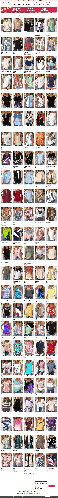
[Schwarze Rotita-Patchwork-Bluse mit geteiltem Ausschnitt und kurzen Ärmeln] (51, 100)
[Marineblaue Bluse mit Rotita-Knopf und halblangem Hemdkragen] (40, 347)
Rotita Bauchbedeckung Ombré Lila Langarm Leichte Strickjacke (17, 108)
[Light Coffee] (38, 35)
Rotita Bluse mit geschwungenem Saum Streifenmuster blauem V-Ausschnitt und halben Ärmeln (6, 300)
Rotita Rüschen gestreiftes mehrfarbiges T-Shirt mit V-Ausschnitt (18, 89)
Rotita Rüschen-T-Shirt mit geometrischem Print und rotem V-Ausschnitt (51, 355)
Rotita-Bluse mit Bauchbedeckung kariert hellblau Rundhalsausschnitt (28, 204)
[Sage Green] (25, 54)
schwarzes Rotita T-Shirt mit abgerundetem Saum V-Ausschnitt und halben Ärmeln (6, 108)
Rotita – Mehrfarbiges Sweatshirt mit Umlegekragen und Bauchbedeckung (51, 393)
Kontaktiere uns (14, 487)
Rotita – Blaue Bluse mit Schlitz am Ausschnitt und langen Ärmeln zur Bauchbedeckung (6, 185)
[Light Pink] (1, 470)
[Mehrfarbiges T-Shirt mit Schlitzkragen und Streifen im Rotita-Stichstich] (6, 404)
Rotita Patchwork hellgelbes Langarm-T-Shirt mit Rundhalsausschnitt (50, 300)
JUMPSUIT (36, 4)
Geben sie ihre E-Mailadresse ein (39, 485)
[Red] (46, 357)
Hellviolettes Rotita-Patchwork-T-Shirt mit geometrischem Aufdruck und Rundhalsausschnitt (39, 33)
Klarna (13, 482)
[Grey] (39, 35)
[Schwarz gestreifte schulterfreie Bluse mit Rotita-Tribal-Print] (29, 118)
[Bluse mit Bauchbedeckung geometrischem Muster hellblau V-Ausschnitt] (29, 100)
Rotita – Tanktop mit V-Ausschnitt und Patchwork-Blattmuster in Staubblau (39, 468)
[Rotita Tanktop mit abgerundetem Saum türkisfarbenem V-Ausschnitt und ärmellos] (29, 367)
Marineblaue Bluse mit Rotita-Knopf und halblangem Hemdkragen (40, 355)
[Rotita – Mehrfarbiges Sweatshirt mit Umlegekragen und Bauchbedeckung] (51, 385)
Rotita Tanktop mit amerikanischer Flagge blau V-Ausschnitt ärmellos (17, 318)
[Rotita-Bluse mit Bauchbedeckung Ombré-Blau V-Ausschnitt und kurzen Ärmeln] (18, 118)
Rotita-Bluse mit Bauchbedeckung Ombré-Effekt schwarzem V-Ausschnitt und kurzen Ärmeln (5, 126)
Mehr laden (29, 475)
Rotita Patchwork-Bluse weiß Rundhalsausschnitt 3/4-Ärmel (40, 89)
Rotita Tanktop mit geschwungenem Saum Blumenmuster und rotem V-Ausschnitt (50, 318)
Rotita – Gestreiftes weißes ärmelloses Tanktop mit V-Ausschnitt (40, 108)
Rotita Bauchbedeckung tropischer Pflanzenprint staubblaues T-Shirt (50, 71)
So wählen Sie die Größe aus (4, 484)
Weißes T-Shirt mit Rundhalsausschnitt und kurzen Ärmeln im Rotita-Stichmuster (6, 89)
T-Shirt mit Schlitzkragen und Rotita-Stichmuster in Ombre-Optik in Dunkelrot (28, 52)
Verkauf (48, 4)
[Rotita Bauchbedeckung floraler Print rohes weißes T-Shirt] (18, 367)
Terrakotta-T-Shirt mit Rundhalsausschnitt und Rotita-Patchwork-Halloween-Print (40, 147)
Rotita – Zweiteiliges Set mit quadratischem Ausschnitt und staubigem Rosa (6, 355)
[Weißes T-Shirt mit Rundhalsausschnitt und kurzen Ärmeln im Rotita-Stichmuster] (6, 81)
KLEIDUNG (19, 4)
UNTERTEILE (40, 4)
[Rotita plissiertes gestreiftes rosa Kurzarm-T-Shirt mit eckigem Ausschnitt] (6, 385)
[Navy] (6, 262)
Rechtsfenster (28, 483)
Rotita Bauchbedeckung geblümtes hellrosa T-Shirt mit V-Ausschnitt (6, 468)
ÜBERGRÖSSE (33, 4)
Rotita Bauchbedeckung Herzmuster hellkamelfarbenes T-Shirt (18, 33)
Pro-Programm (20, 483)
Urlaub (16, 4)
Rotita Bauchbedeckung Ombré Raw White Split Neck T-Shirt (6, 318)
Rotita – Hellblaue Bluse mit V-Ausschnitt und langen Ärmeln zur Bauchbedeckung (28, 185)
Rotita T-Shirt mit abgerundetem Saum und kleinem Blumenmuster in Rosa (28, 355)
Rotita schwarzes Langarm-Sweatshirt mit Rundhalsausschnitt (50, 336)
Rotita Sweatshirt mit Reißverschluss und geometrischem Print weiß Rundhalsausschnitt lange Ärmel (51, 204)
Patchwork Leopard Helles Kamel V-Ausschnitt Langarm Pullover (51, 147)
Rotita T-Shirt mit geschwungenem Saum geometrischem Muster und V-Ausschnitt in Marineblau (29, 71)
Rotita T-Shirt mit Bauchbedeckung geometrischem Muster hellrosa (17, 468)
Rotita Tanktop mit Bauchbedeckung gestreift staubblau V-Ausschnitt (18, 222)
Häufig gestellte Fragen (4, 481)
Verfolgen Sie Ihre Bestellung (5, 485)
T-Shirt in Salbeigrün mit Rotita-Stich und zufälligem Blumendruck (28, 261)
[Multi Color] (28, 54)
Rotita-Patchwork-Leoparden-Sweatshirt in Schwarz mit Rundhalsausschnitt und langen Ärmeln (18, 412)
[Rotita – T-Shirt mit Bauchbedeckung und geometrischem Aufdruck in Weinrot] (40, 118)
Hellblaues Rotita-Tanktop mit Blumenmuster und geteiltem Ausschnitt (28, 147)
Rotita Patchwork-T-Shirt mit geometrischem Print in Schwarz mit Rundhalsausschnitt (28, 336)
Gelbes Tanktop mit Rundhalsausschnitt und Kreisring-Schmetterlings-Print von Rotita (40, 432)
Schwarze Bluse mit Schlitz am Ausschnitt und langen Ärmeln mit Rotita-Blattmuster (17, 166)
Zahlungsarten (14, 481)
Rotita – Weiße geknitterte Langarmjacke (5, 375)
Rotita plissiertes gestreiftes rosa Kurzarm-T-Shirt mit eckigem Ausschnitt (6, 393)
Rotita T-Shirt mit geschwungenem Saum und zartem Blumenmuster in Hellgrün (28, 89)
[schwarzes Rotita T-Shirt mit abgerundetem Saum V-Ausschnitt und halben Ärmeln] (6, 100)
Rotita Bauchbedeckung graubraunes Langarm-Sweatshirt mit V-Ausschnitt (39, 450)
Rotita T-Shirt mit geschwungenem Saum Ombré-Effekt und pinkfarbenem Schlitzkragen (18, 432)
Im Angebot (55, 15)
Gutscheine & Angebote (4, 486)
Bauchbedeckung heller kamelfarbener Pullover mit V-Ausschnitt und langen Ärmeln (40, 318)
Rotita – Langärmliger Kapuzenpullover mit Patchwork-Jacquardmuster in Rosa (40, 242)
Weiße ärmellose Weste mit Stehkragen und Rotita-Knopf (28, 468)
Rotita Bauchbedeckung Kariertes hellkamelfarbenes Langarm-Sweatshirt (40, 204)
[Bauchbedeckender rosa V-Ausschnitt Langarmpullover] (40, 252)
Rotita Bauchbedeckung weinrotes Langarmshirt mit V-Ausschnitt (6, 204)
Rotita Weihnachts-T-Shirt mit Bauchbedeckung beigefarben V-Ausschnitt (50, 185)
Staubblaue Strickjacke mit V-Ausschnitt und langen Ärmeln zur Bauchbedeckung (6, 52)
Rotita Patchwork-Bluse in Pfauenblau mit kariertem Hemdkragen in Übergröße (17, 450)
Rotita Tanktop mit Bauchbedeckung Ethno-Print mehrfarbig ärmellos (5, 336)
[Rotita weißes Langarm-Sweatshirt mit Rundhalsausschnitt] (51, 118)
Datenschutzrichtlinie (38, 493)
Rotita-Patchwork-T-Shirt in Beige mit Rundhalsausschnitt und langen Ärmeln (6, 33)
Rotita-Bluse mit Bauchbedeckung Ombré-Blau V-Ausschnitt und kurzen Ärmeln (17, 126)
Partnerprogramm (21, 482)
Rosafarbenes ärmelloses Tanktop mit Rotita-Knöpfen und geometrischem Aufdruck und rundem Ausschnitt (40, 336)
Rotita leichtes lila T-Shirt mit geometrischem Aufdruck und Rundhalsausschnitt (29, 412)
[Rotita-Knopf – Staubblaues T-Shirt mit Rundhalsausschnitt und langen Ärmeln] (51, 367)
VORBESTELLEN (13, 4)
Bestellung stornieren (15, 486)
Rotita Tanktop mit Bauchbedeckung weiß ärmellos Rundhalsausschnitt (17, 71)
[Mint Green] (14, 470)
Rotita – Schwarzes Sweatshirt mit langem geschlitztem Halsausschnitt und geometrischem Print (29, 166)
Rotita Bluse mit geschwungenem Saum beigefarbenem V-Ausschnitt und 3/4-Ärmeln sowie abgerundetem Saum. (6, 71)
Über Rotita (20, 481)
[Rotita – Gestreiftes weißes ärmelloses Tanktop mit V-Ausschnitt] (40, 100)
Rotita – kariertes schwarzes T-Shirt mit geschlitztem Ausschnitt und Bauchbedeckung (28, 33)
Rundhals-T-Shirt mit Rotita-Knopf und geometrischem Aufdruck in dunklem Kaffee (51, 222)
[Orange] (14, 283)
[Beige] (8, 262)
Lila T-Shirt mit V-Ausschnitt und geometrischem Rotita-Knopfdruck (6, 166)
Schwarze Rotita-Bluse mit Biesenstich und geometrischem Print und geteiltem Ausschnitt (50, 166)
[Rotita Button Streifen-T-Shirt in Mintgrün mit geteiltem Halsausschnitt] (18, 385)
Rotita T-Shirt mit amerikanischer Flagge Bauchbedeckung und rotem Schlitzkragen (50, 468)
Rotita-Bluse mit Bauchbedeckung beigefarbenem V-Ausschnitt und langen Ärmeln (40, 281)
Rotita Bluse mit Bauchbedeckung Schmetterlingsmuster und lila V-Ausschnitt (29, 393)
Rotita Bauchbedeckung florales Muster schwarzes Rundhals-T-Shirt (17, 52)
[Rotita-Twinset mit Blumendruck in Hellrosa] (18, 252)
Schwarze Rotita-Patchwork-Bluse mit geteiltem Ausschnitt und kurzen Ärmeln (50, 108)
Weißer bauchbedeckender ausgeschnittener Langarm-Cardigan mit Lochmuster (40, 412)
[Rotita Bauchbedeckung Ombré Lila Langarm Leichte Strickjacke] (18, 100)
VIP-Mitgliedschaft (14, 485)
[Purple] (1, 168)
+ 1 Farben (55, 35)
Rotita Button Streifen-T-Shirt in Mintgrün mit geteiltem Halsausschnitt (18, 393)
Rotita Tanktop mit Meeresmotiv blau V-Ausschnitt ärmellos (17, 300)
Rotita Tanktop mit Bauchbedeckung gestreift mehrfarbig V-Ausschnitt (5, 222)
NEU (9, 4)
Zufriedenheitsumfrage (21, 485)
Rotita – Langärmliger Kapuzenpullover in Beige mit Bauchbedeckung (39, 185)
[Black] (13, 187)
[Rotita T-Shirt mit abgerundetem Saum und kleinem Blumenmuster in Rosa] (29, 347)
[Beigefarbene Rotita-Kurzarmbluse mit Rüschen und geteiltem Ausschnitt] (51, 404)
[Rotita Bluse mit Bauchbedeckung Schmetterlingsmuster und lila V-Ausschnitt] (29, 385)
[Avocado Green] (36, 35)
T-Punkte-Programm (14, 484)
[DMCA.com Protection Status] (29, 492)
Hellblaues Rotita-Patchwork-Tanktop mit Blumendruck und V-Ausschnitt (6, 450)
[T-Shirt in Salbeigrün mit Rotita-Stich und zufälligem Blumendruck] (29, 252)
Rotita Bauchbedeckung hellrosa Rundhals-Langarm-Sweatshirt (28, 242)
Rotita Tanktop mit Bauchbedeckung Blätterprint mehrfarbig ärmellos (17, 355)
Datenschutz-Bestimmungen (30, 482)
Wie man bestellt (14, 483)
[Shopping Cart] (55, 2)
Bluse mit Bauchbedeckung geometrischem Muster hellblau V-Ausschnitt (28, 108)
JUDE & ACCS (44, 4)
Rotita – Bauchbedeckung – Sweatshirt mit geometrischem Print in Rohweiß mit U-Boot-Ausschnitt (40, 222)
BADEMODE (26, 4)
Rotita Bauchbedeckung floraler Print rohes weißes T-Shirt (17, 375)
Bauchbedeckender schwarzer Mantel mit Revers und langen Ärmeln (29, 450)
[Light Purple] (35, 35)
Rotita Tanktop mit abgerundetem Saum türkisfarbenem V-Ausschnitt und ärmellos (29, 375)
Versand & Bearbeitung (4, 483)
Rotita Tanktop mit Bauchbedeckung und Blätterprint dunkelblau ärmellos (40, 300)
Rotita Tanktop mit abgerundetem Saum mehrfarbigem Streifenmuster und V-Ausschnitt (18, 336)
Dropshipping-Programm (21, 484)
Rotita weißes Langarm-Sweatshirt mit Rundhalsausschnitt (49, 126)
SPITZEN (23, 4)
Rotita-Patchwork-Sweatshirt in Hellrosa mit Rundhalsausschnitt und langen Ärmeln (39, 375)
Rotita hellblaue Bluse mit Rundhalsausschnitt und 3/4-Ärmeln (40, 166)
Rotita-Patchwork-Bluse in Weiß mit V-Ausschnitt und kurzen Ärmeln (6, 147)
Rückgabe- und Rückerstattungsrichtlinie (6, 482)
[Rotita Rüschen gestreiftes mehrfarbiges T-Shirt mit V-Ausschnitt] (18, 81)
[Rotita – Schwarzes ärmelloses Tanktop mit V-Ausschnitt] (6, 252)
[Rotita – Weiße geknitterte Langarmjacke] (6, 367)
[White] (47, 35)
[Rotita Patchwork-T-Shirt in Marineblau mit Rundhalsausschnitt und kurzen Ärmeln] (51, 81)
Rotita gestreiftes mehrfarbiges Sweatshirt (39, 393)
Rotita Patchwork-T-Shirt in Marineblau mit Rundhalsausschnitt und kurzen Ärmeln (50, 89)
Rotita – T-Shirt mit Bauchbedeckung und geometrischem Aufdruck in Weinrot (38, 126)
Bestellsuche (3, 489)
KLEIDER (29, 4)
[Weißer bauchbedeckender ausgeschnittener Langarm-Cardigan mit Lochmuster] (40, 404)
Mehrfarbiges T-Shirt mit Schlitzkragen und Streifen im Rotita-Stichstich (6, 412)
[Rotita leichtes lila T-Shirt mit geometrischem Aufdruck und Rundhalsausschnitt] (29, 404)
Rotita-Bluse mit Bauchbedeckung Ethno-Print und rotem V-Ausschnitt (28, 281)
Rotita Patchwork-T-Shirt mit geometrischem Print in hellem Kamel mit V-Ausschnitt (40, 52)
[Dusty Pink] (27, 54)
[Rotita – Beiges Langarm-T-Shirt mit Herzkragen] (51, 252)
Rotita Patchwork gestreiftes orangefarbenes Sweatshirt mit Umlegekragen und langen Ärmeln (29, 300)
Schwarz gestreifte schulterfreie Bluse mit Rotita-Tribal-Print (29, 126)
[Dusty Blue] (13, 224)
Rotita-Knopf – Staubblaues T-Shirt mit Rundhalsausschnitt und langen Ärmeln (49, 375)
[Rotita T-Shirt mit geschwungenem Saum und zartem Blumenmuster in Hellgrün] (29, 81)
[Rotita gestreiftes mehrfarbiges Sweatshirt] (40, 385)
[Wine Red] (37, 35)
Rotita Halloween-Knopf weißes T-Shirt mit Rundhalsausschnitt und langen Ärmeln (16, 281)
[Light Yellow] (46, 283)
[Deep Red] (24, 54)
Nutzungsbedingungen (29, 481)
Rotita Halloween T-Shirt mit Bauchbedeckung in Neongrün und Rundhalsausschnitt (5, 242)
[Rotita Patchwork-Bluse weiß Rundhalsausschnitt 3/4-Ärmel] (40, 81)
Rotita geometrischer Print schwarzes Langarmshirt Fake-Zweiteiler (51, 450)
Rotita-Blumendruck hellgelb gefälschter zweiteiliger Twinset (51, 281)
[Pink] (29, 54)
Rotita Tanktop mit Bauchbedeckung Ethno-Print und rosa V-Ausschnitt (28, 222)
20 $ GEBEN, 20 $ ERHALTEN (5, 488)
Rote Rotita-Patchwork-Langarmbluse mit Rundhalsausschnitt (16, 204)
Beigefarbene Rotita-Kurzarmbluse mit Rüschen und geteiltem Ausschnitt (51, 412)
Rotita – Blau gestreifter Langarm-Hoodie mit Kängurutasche (5, 432)
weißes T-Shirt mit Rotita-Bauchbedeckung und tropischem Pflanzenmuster (39, 71)
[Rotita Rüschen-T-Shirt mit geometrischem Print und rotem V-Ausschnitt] (51, 347)
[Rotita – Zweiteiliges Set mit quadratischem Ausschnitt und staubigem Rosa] (6, 347)
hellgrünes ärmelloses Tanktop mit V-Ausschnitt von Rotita (51, 33)
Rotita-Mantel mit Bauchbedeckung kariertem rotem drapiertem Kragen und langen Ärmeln (28, 432)
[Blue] (13, 129)
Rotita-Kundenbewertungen (5, 487)
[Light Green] (46, 35)
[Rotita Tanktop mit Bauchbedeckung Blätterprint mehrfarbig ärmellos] (18, 347)
